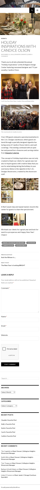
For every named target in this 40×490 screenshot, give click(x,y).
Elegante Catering (12, 153)
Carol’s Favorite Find (8, 432)
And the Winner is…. (8, 256)
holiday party (21, 245)
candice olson (8, 245)
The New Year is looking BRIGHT (13, 264)
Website (4, 335)
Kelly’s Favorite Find (8, 424)
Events (4, 38)
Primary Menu (37, 10)
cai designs (31, 242)
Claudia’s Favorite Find (8, 420)
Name (4, 316)
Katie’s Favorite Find (8, 428)
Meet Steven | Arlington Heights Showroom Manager (18, 470)
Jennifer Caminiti (20, 54)
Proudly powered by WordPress (10, 487)
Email (3, 326)
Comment (5, 288)
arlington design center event (13, 242)
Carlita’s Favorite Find (8, 436)
